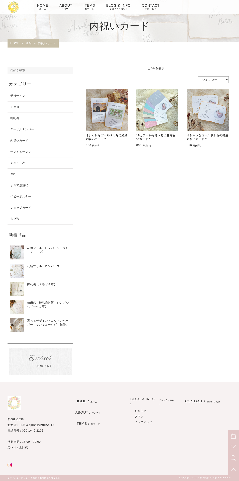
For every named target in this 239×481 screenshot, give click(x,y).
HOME (42, 6)
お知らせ (140, 410)
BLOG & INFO (118, 6)
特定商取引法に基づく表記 (46, 478)
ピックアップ (143, 422)
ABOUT (65, 6)
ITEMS (89, 6)
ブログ (139, 416)
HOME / (86, 401)
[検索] (69, 70)
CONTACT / (202, 401)
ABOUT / (88, 412)
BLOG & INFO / (152, 401)
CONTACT (151, 6)
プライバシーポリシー (19, 478)
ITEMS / (87, 423)
